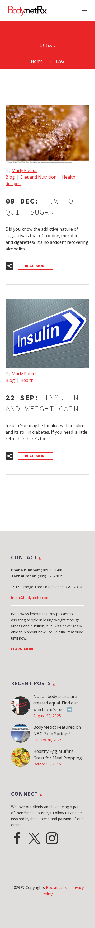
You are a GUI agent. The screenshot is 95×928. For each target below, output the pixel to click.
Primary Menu (84, 10)
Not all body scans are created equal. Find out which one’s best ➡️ (55, 702)
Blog (10, 177)
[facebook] (17, 838)
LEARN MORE (22, 648)
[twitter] (34, 838)
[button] (9, 266)
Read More (35, 265)
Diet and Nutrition (38, 177)
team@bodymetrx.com (30, 597)
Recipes (13, 183)
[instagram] (52, 838)
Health (68, 177)
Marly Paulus (24, 170)
